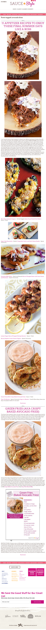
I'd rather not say (35, 326)
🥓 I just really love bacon (33, 318)
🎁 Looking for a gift (32, 316)
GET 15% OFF (35, 323)
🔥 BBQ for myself (32, 314)
